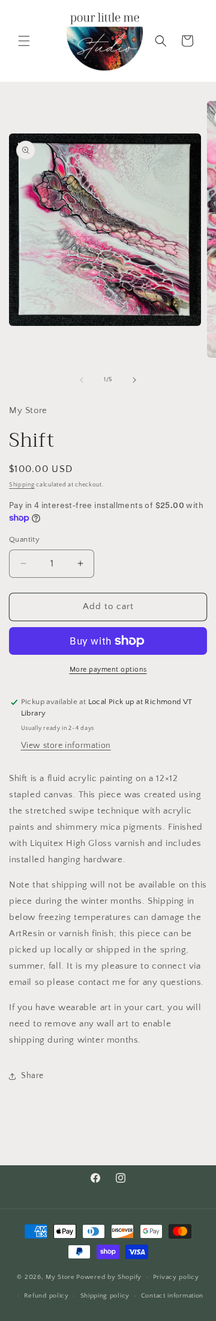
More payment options (108, 669)
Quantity (24, 539)
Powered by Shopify (109, 1277)
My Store (60, 1277)
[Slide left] (81, 380)
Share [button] (32, 1075)
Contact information (172, 1295)
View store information (66, 745)
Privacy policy (176, 1277)
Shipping (22, 485)
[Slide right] (134, 380)
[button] (24, 41)
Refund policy (46, 1295)
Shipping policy (105, 1295)
